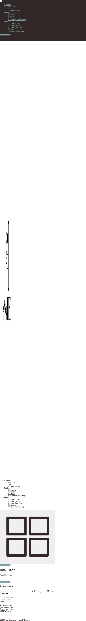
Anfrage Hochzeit (14, 23)
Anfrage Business (15, 27)
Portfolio (7, 12)
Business (11, 18)
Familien (11, 16)
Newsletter (12, 29)
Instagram (8, 40)
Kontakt (7, 22)
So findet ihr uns (14, 10)
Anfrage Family (14, 25)
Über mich (12, 7)
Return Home (5, 582)
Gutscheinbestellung (16, 31)
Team (10, 8)
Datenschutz (9, 597)
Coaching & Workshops (17, 20)
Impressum (8, 599)
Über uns (7, 5)
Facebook (8, 38)
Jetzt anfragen (5, 34)
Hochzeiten (12, 14)
